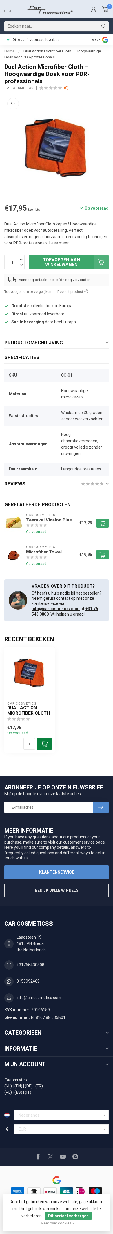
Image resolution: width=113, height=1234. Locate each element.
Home (9, 51)
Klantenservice (56, 872)
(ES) (18, 1092)
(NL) (8, 1086)
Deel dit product (70, 291)
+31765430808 (30, 964)
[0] (105, 9)
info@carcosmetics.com (56, 608)
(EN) (18, 1086)
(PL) (8, 1092)
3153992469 (28, 981)
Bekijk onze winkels (57, 890)
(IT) (28, 1092)
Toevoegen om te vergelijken (27, 291)
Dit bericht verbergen (68, 1216)
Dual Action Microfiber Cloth (28, 710)
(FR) (39, 1086)
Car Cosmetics (18, 88)
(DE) (29, 1086)
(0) (66, 88)
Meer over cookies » (57, 1223)
